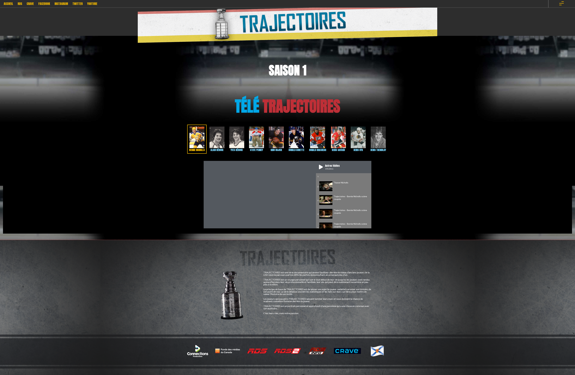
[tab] (197, 139)
